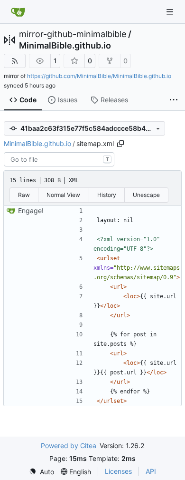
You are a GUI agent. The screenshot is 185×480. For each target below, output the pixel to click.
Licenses (118, 471)
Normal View (63, 194)
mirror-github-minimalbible (72, 34)
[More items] (173, 100)
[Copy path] (120, 143)
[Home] (18, 11)
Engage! (31, 210)
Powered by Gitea (68, 445)
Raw (24, 194)
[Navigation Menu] (170, 12)
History (106, 194)
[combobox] (59, 159)
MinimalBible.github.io (65, 45)
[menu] (41, 472)
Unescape (146, 194)
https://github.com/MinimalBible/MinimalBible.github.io (99, 75)
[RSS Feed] (15, 61)
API (151, 471)
